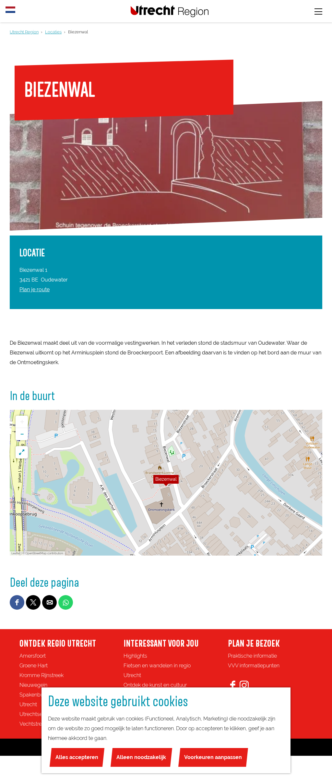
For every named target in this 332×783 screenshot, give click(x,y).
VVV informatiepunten (253, 665)
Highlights (135, 656)
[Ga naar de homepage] (169, 11)
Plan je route (34, 289)
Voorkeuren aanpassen (213, 757)
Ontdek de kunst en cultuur (155, 685)
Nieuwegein (33, 685)
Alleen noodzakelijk (141, 757)
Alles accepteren (76, 757)
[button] (166, 483)
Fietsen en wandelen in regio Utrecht (157, 670)
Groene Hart (33, 665)
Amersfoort (32, 656)
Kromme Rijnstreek (41, 675)
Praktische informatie (252, 656)
